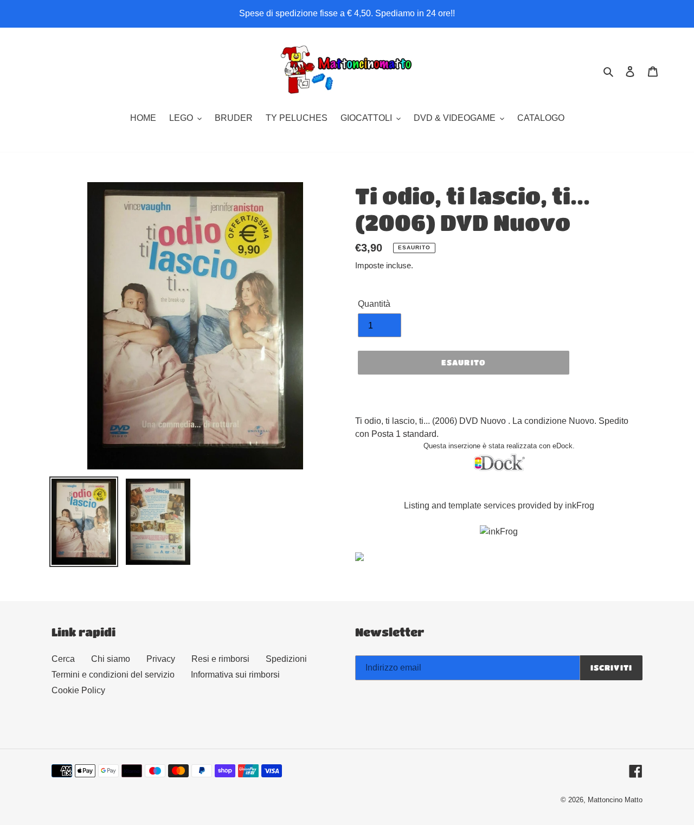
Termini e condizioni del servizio (113, 674)
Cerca (63, 658)
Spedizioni (286, 658)
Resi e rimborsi (220, 658)
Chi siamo (110, 658)
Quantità (374, 303)
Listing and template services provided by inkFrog (499, 505)
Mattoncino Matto (615, 800)
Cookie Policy (78, 690)
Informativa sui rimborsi (235, 674)
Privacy (160, 658)
